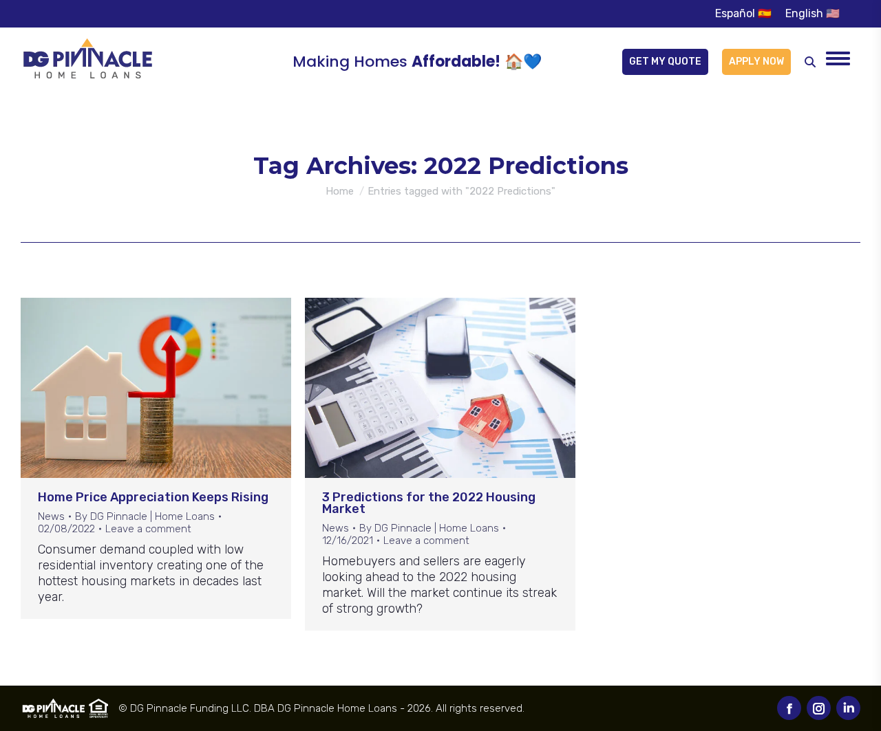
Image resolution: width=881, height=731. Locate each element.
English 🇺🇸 (812, 13)
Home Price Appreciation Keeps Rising (153, 497)
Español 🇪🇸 (743, 13)
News (51, 516)
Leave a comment (148, 529)
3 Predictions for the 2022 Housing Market (428, 503)
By (145, 516)
